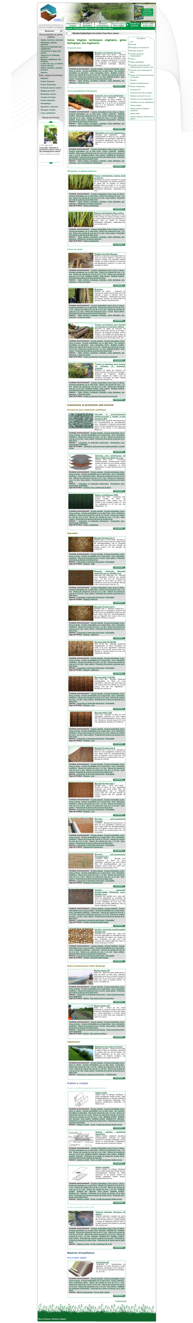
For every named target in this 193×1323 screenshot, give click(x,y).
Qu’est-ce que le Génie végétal (118, 25)
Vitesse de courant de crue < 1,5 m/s (92, 77)
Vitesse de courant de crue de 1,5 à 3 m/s (91, 153)
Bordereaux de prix (48, 94)
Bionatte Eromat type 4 (104, 538)
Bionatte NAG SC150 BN (105, 642)
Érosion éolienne (111, 908)
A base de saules (83, 282)
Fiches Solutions (47, 81)
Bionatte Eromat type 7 (105, 783)
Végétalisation (111, 1074)
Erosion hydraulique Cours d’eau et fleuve (107, 112)
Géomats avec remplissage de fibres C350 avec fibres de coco (110, 457)
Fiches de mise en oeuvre (51, 88)
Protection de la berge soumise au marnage (85, 1158)
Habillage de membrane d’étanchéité (101, 120)
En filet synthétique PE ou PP (101, 1244)
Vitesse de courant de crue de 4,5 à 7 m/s (85, 1117)
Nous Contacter (44, 1319)
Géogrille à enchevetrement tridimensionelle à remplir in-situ (141, 66)
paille (93, 564)
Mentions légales (59, 1319)
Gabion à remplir (83, 1125)
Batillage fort (111, 1119)
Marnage (76, 1119)
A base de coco (83, 83)
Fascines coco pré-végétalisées (109, 96)
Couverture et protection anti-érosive (94, 443)
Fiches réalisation (48, 100)
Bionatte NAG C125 (103, 713)
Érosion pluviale (97, 69)
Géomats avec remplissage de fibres (97, 487)
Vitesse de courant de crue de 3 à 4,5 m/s (85, 75)
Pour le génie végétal (101, 1292)
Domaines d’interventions (103, 25)
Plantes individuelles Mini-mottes (109, 213)
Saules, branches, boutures (52, 40)
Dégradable (110, 562)
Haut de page (121, 1301)
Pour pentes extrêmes (98, 1034)
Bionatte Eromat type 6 (105, 748)
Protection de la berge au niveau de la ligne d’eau (94, 79)
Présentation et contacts (73, 25)
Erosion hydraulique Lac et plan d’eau (97, 71)
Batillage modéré (117, 73)
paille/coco (95, 635)
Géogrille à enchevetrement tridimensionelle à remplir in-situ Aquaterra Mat (109, 416)
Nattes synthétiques (91, 525)
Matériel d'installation (85, 1292)
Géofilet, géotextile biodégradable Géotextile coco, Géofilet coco (110, 892)
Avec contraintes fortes (99, 73)
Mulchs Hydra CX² (102, 1006)
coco (93, 705)
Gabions (44, 73)
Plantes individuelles (91, 206)
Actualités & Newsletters (87, 25)
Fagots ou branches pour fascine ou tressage (100, 357)
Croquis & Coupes (48, 97)
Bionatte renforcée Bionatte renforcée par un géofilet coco (109, 572)
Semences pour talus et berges (109, 1047)
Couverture (95, 912)
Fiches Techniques (48, 85)
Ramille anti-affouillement (106, 254)
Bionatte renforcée (91, 599)
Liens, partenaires (48, 113)
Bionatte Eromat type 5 (104, 607)
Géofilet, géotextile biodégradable (96, 922)
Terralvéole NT (102, 1262)
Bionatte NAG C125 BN (105, 677)
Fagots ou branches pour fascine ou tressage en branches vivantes (110, 366)
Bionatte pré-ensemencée (93, 847)
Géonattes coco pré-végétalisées (110, 133)
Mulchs (86, 998)
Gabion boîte (101, 1093)
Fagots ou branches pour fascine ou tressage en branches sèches (110, 326)
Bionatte (87, 564)
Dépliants (44, 78)
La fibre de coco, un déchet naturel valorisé (52, 65)
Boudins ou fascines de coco (108, 53)
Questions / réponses (49, 107)
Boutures (99, 289)
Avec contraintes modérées (79, 912)
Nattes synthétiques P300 (106, 495)
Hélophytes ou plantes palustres (89, 204)
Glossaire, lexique (48, 110)
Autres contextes (109, 114)
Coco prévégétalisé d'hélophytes (89, 125)
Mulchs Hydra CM (102, 970)
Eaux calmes (81, 120)
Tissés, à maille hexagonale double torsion (106, 1125)
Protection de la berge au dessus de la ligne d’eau (97, 158)
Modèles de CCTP (48, 91)
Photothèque (46, 104)
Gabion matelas (103, 1167)
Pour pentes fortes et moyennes (102, 998)
